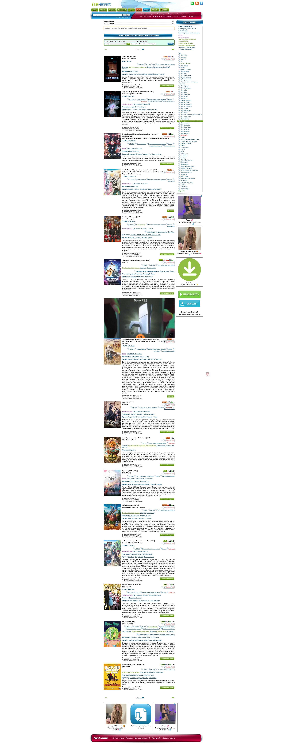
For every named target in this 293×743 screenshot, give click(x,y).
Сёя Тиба (131, 557)
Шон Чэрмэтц (133, 71)
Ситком (191, 185)
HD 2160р (191, 55)
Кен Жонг (149, 277)
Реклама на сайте (169, 738)
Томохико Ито (144, 481)
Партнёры (129, 738)
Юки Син (131, 237)
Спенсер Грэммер (156, 640)
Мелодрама (130, 479)
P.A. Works (131, 545)
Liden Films (131, 221)
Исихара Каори (149, 557)
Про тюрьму (191, 86)
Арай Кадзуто (133, 186)
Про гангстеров (191, 127)
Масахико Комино (148, 414)
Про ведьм (191, 96)
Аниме (180, 35)
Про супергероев (191, 80)
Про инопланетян (191, 104)
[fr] (171, 57)
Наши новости (180, 16)
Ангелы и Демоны (191, 143)
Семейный (166, 67)
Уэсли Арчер (154, 637)
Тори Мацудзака (133, 484)
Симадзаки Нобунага (135, 154)
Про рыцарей (191, 123)
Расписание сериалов (185, 14)
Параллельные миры (191, 166)
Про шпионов (191, 129)
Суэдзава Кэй (134, 356)
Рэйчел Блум (141, 277)
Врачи (191, 150)
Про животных (191, 94)
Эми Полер (152, 678)
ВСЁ (94, 10)
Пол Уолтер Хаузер (134, 74)
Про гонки (191, 92)
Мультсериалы (183, 41)
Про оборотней (191, 117)
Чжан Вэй (131, 518)
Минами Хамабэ (144, 484)
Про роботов (191, 102)
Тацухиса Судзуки (146, 237)
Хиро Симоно (132, 110)
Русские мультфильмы (185, 43)
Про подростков (191, 76)
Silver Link (131, 96)
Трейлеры (192, 16)
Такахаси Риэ (146, 154)
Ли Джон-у (132, 450)
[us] (169, 57)
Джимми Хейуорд (147, 675)
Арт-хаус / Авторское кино (186, 47)
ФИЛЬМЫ (103, 10)
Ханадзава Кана (143, 600)
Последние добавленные (187, 29)
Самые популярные (185, 27)
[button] (170, 44)
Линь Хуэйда (141, 515)
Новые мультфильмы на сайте (189, 33)
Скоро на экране (148, 14)
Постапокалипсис (191, 172)
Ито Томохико (134, 481)
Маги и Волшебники (191, 160)
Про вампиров (191, 71)
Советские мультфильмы (186, 45)
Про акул (191, 74)
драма (151, 229)
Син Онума (142, 107)
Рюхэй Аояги (156, 235)
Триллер (145, 595)
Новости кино (145, 16)
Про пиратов (191, 131)
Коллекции (161, 14)
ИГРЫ (156, 10)
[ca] (166, 260)
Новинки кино (183, 31)
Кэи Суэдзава (144, 356)
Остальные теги (185, 69)
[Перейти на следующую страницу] (173, 49)
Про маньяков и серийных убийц (191, 115)
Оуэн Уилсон (132, 678)
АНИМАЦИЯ (122, 10)
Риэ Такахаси (157, 359)
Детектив (125, 67)
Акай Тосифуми (134, 151)
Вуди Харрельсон (142, 678)
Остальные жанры (186, 49)
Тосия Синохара (147, 554)
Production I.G (132, 176)
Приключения (157, 67)
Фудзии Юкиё (132, 417)
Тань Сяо (149, 518)
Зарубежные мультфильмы (187, 39)
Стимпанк (191, 187)
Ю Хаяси (137, 237)
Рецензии (171, 14)
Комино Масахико (136, 414)
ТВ (131, 10)
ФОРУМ (146, 10)
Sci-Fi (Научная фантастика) (191, 139)
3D (191, 61)
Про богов (191, 113)
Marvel (191, 67)
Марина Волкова (133, 189)
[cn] (168, 260)
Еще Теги (181, 191)
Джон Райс (133, 637)
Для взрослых (126, 631)
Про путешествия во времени (191, 121)
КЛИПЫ (165, 10)
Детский (124, 445)
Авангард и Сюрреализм (191, 141)
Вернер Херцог (159, 74)
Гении (191, 152)
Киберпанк (191, 154)
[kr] (171, 438)
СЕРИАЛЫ (112, 10)
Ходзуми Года (141, 417)
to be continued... (191, 63)
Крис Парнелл (145, 640)
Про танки (191, 98)
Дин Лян (133, 515)
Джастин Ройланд (144, 637)
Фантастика (146, 104)
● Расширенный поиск (123, 17)
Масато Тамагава (146, 235)
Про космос (191, 176)
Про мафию (191, 119)
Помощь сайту (156, 738)
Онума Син (134, 107)
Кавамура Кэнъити (135, 598)
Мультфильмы (189, 22)
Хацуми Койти (135, 235)
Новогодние (191, 164)
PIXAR (191, 137)
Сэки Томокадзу (155, 600)
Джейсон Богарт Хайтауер (166, 271)
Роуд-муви (191, 180)
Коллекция (191, 156)
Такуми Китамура (156, 484)
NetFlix (129, 61)
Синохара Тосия (135, 554)
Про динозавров (191, 88)
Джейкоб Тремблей (147, 74)
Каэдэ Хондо (139, 557)
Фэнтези (124, 68)
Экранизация (191, 189)
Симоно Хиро (142, 110)
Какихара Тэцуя (152, 417)
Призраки (191, 174)
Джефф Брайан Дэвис (167, 635)
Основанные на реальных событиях (190, 83)
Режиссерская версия (191, 178)
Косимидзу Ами (152, 110)
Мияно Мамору (156, 189)
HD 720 (191, 59)
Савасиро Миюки (145, 189)
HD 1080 (191, 57)
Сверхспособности (191, 182)
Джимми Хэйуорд (136, 675)
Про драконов (191, 125)
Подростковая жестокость (191, 170)
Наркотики (191, 162)
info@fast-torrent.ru (118, 738)
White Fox (131, 589)
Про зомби (191, 65)
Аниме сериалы (183, 37)
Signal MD (131, 346)
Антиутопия (191, 147)
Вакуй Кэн (171, 232)
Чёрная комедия (191, 100)
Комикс (191, 158)
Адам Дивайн (132, 277)
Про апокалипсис (191, 106)
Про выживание (191, 110)
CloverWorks (132, 140)
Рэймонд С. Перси (149, 274)
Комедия (150, 67)
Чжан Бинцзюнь (140, 518)
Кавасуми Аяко (156, 154)
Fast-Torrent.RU (103, 3)
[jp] (171, 92)
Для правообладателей (142, 738)
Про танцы (191, 108)
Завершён (191, 135)
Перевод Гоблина (191, 168)
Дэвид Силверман (136, 274)
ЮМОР (139, 10)
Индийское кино (191, 78)
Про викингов (191, 133)
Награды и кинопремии (162, 16)
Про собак (191, 90)
